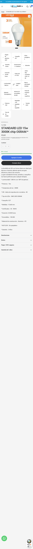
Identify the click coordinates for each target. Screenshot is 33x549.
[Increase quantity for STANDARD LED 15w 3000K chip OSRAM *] (8, 146)
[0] (30, 6)
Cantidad (3, 142)
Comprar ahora (16, 163)
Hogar (2, 11)
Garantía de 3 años (6, 250)
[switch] (29, 546)
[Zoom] (29, 16)
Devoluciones (5, 235)
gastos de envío (16, 137)
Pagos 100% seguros (7, 245)
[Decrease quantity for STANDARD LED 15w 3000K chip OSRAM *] (2, 146)
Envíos (3, 240)
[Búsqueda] (27, 6)
